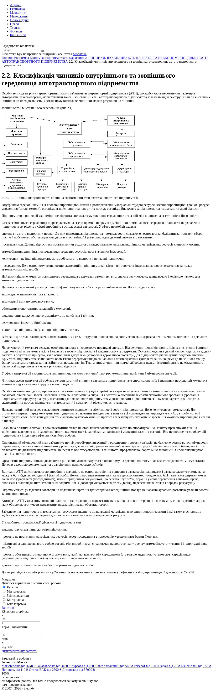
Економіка (17, 9)
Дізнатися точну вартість (19, 651)
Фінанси (16, 31)
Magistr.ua (80, 54)
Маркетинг (18, 12)
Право (14, 24)
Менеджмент (19, 16)
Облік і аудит (19, 20)
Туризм (15, 27)
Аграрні (15, 5)
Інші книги (18, 35)
